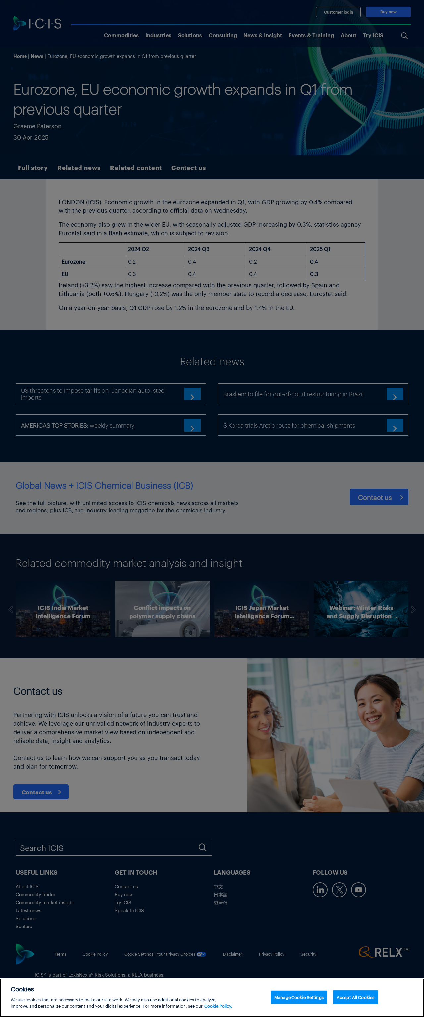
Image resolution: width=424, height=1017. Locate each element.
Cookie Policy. (218, 1006)
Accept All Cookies (355, 997)
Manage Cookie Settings (299, 997)
